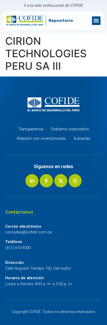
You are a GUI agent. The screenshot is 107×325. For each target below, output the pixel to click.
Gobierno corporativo (70, 129)
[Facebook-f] (46, 180)
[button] (96, 20)
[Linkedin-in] (31, 180)
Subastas (81, 138)
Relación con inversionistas (41, 138)
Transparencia (30, 129)
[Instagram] (75, 180)
